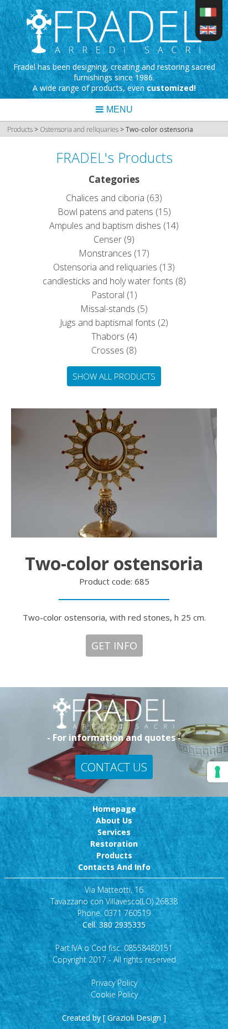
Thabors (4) (114, 336)
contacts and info (114, 867)
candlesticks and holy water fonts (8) (114, 281)
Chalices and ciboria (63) (114, 198)
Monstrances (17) (114, 253)
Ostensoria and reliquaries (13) (114, 267)
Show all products (114, 376)
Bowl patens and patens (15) (114, 212)
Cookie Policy (114, 994)
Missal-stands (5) (114, 309)
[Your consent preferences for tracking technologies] (217, 771)
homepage (114, 808)
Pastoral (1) (114, 295)
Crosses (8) (114, 350)
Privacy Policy (114, 982)
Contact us (114, 767)
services (114, 832)
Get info (114, 645)
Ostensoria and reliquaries (80, 129)
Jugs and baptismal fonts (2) (114, 322)
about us (114, 820)
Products (20, 129)
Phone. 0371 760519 (114, 913)
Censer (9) (114, 239)
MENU (119, 109)
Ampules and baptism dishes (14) (114, 225)
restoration (114, 843)
